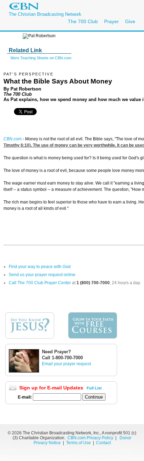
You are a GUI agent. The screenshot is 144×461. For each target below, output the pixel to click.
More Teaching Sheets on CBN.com (40, 58)
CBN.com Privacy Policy (90, 437)
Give (130, 21)
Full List (94, 388)
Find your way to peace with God (40, 266)
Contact (103, 442)
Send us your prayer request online (42, 274)
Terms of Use (79, 442)
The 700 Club (83, 21)
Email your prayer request (66, 363)
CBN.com (12, 138)
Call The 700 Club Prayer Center (40, 282)
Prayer (111, 21)
